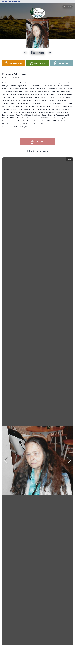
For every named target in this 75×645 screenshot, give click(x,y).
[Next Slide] (69, 460)
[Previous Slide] (6, 460)
